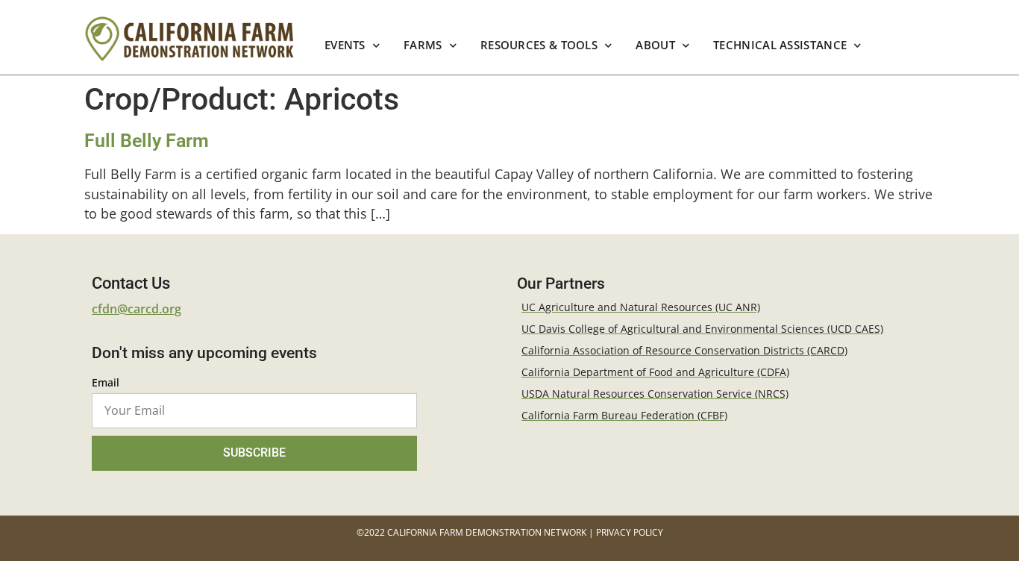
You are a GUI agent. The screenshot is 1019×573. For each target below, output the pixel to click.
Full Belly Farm (146, 140)
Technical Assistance (780, 45)
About (656, 45)
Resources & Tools (539, 45)
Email (105, 383)
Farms (423, 45)
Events (345, 45)
